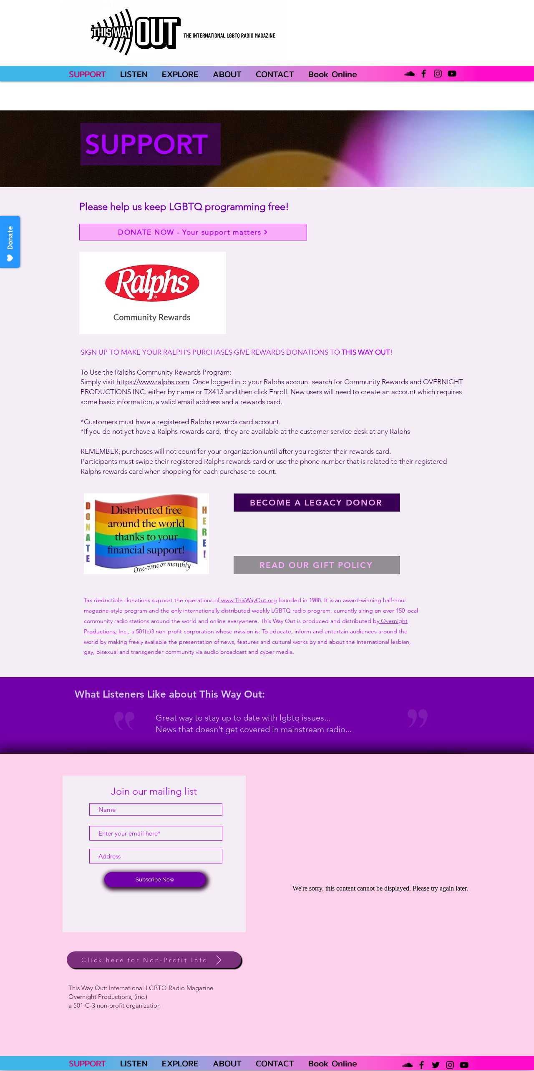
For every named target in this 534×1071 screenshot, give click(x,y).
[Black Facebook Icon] (423, 73)
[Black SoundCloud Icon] (409, 73)
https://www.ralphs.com (152, 382)
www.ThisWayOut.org (248, 600)
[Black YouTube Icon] (452, 73)
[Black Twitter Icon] (436, 1065)
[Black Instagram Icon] (438, 73)
